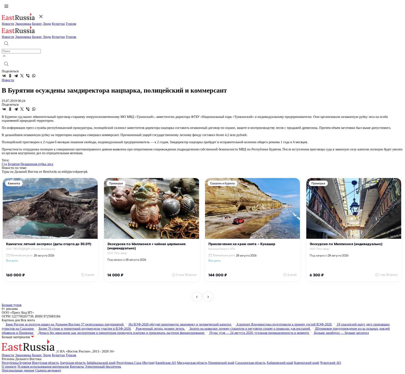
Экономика (23, 24)
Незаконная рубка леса (36, 164)
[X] (21, 75)
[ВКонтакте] (4, 75)
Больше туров (12, 305)
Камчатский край (306, 363)
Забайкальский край (101, 363)
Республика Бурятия (16, 363)
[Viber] (27, 75)
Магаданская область (192, 363)
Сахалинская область (250, 363)
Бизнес (37, 24)
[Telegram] (16, 75)
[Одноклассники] (10, 75)
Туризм (71, 24)
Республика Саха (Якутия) (135, 363)
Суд (4, 164)
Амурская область (73, 363)
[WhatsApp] (33, 75)
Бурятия (14, 164)
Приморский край (221, 363)
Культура (58, 24)
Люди (47, 24)
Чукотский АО (330, 363)
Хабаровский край (279, 363)
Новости (8, 24)
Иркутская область (45, 363)
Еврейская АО (165, 363)
